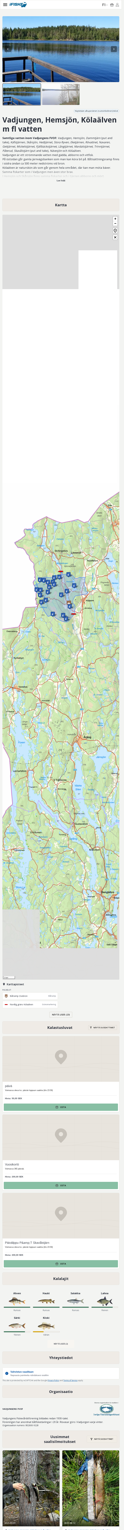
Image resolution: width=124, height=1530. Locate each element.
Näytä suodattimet (104, 1027)
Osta (63, 1107)
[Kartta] (61, 205)
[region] (60, 49)
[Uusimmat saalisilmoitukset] (61, 1439)
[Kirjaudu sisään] (117, 5)
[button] (69, 603)
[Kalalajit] (61, 1279)
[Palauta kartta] (115, 230)
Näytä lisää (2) (61, 1344)
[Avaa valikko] (5, 4)
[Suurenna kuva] (60, 49)
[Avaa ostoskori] (112, 5)
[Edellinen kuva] (8, 49)
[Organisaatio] (61, 1392)
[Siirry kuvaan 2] (61, 94)
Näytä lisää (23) (61, 1014)
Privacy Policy (53, 1380)
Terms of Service (70, 1380)
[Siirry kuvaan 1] (21, 94)
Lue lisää (61, 180)
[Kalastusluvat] (61, 1027)
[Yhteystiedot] (61, 1358)
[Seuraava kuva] (114, 49)
